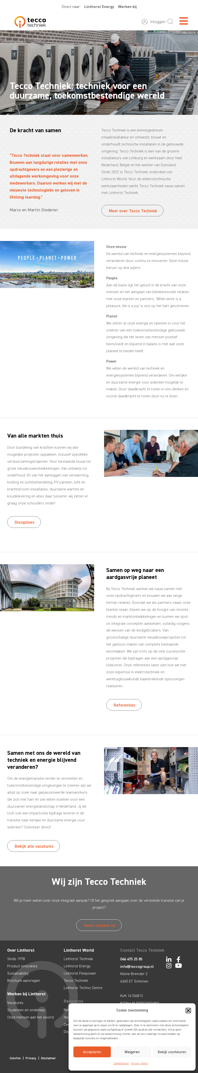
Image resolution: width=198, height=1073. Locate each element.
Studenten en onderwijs (26, 1009)
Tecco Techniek (76, 980)
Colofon (15, 1058)
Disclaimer (48, 1058)
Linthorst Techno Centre (83, 987)
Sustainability (17, 973)
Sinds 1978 (16, 958)
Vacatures (15, 1002)
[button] (188, 1010)
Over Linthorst (21, 950)
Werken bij (127, 6)
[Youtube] (178, 966)
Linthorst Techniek (78, 958)
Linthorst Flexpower (80, 973)
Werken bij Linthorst (26, 994)
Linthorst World (79, 950)
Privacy (31, 1058)
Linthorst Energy (99, 6)
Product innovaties (22, 966)
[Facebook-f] (178, 959)
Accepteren (92, 1052)
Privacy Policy (139, 1063)
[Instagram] (169, 966)
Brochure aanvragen (23, 980)
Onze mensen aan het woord (30, 1017)
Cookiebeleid (121, 1063)
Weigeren (132, 1052)
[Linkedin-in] (169, 959)
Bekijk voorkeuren (172, 1052)
